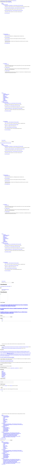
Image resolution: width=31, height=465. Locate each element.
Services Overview (5, 4)
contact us (11, 385)
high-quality (27, 352)
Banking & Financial (7, 34)
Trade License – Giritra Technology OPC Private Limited (10, 434)
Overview (4, 93)
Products (3, 101)
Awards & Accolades (5, 97)
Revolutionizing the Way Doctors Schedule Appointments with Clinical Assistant (11, 348)
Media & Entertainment (6, 456)
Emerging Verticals (5, 431)
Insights (3, 376)
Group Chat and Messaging (12, 352)
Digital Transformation (6, 425)
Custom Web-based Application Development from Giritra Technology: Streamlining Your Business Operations (14, 305)
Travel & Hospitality (7, 37)
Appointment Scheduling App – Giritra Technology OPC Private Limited (13, 108)
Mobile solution (22, 353)
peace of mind (6, 354)
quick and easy (23, 354)
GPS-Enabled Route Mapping (6, 352)
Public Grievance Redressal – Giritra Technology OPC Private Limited (11, 462)
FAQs (4, 95)
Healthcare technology (24, 352)
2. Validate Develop (7, 67)
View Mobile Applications (8, 251)
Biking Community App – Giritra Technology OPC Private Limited (11, 432)
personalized (9, 354)
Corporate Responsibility (6, 94)
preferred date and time (16, 354)
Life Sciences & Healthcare (6, 454)
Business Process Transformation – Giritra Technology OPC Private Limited (14, 5)
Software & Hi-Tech (5, 428)
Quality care (20, 354)
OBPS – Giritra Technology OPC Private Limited (11, 127)
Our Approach (5, 63)
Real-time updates (27, 354)
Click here (6, 385)
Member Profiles (5, 353)
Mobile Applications (5, 102)
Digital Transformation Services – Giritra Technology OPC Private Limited (14, 10)
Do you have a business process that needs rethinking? (7, 357)
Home (2, 3)
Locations (4, 99)
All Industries (3, 373)
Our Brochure (3, 438)
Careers (4, 417)
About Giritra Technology (5, 415)
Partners (4, 98)
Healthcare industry (19, 352)
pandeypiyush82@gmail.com (5, 289)
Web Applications (5, 121)
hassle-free (16, 352)
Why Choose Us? (5, 448)
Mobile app (10, 353)
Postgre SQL (12, 354)
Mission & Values (4, 374)
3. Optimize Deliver (7, 70)
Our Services (3, 372)
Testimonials (4, 96)
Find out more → (14, 0)
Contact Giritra (5, 100)
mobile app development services (17, 353)
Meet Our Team (5, 445)
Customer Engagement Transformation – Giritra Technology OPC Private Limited (13, 424)
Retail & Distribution (5, 430)
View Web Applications (8, 129)
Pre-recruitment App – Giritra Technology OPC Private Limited (12, 105)
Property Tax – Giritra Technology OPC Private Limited (11, 124)
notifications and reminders (26, 353)
